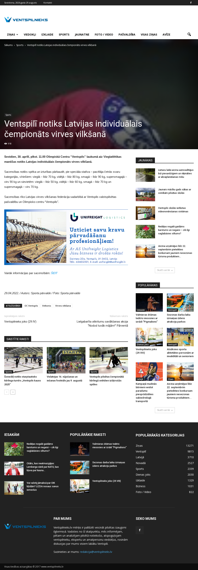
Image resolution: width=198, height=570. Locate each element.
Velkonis (46, 305)
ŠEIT (54, 273)
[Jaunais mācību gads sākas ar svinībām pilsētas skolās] (145, 194)
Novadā (141, 463)
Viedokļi (30, 34)
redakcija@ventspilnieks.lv (96, 552)
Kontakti (48, 2)
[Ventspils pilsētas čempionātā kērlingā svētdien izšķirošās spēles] (109, 360)
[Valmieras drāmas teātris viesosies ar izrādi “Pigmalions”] (149, 302)
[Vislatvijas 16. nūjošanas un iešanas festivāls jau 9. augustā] (66, 360)
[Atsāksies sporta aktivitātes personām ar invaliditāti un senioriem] (180, 337)
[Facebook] (191, 2)
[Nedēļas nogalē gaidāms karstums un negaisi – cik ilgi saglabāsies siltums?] (145, 231)
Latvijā (140, 379)
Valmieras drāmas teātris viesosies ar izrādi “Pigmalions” (147, 318)
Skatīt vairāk (163, 270)
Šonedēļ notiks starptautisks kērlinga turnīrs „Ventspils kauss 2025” (22, 380)
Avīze (166, 34)
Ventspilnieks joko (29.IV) (20, 321)
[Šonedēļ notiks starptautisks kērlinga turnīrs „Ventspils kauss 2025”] (23, 360)
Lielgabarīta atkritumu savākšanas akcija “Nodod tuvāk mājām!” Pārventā (102, 323)
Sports (64, 34)
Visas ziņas (149, 34)
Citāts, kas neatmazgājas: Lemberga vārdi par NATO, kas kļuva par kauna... (43, 467)
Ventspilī (172, 310)
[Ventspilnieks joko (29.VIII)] (149, 337)
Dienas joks (143, 344)
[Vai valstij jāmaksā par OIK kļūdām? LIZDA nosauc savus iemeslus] (14, 488)
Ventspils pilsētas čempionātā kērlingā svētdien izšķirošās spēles (107, 380)
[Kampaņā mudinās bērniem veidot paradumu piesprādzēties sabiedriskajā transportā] (149, 371)
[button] (189, 34)
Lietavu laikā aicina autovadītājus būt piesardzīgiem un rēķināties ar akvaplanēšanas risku (176, 173)
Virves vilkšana (63, 305)
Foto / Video (104, 34)
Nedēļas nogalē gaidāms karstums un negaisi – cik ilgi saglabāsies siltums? (174, 230)
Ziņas (11, 34)
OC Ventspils (31, 305)
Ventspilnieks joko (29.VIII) (106, 481)
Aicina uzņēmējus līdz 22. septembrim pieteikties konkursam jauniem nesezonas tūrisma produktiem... (179, 390)
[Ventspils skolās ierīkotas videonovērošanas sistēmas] (145, 213)
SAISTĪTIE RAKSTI (18, 339)
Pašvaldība (127, 34)
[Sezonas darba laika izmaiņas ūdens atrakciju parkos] (180, 302)
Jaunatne (82, 34)
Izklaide (47, 34)
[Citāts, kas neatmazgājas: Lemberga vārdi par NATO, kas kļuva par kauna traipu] (14, 468)
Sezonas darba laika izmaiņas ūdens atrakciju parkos (178, 318)
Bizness (140, 486)
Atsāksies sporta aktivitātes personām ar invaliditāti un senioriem (180, 353)
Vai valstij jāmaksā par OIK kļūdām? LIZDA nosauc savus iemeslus (43, 486)
